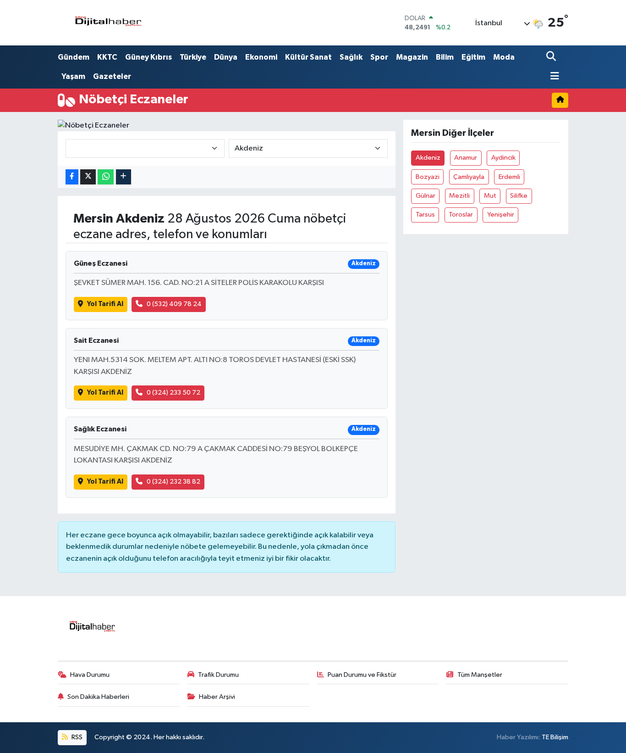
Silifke (518, 195)
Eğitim (473, 57)
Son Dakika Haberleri (98, 696)
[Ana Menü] (552, 77)
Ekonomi (261, 57)
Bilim (445, 57)
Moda (504, 57)
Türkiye (193, 57)
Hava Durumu (90, 674)
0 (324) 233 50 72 (173, 392)
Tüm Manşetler (479, 674)
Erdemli (509, 176)
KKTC (107, 57)
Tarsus (425, 214)
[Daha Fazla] (123, 176)
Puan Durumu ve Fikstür (362, 674)
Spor (379, 57)
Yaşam (73, 76)
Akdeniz (428, 157)
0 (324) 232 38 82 (173, 481)
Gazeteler (112, 76)
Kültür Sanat (308, 57)
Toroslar (461, 214)
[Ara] (552, 57)
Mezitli (459, 195)
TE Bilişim (555, 737)
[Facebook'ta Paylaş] (72, 176)
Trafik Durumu (218, 674)
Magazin (412, 57)
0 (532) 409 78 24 (174, 304)
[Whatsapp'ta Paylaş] (106, 176)
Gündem (73, 57)
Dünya (225, 57)
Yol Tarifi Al (105, 304)
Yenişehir (500, 214)
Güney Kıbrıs (148, 57)
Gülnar (425, 195)
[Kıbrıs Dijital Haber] (108, 23)
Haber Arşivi (217, 696)
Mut (490, 195)
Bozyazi (427, 176)
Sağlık (351, 57)
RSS (76, 737)
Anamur (465, 157)
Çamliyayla (468, 176)
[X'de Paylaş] (88, 176)
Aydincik (503, 157)
